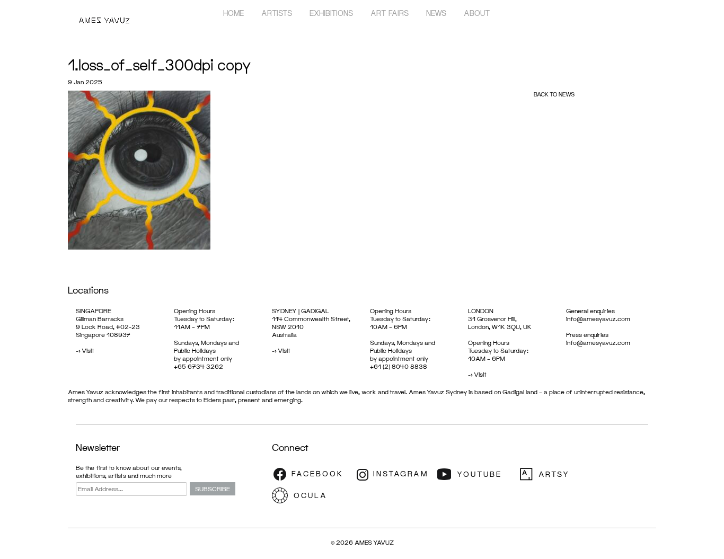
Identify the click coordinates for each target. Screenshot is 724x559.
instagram (394, 474)
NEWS (436, 12)
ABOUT (477, 12)
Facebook (311, 474)
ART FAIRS (389, 12)
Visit (88, 350)
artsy (558, 474)
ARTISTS (276, 12)
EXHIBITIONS (331, 12)
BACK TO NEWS (554, 94)
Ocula (311, 495)
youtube (476, 474)
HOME (233, 12)
